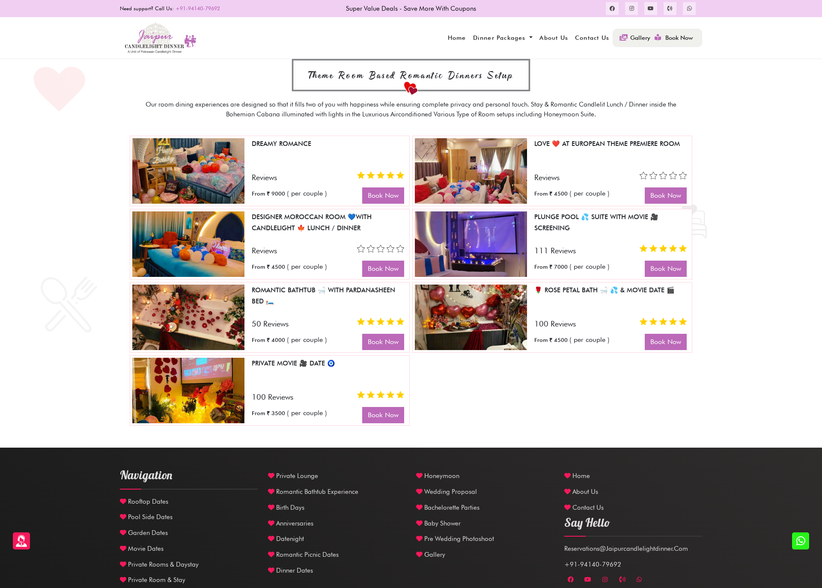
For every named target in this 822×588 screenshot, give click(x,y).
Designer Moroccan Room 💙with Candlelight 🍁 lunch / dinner (312, 222)
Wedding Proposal (450, 492)
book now (383, 195)
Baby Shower (442, 523)
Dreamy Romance (281, 144)
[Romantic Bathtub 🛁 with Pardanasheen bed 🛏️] (188, 316)
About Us (584, 492)
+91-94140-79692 (592, 564)
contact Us (587, 507)
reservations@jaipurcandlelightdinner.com (626, 548)
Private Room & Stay (155, 580)
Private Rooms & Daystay (162, 564)
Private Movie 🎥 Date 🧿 (293, 363)
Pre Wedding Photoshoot (458, 539)
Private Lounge (296, 476)
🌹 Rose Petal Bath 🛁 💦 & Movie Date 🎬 (604, 290)
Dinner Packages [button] (500, 37)
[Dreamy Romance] (188, 170)
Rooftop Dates (147, 501)
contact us (592, 37)
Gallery (434, 554)
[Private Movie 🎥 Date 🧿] (188, 390)
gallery (640, 37)
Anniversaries (293, 523)
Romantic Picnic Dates (306, 554)
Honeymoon (441, 476)
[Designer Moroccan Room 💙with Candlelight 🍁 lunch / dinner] (188, 243)
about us (553, 37)
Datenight (289, 539)
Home (457, 37)
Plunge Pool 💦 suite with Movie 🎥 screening (596, 222)
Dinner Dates (293, 570)
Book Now (679, 37)
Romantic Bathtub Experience (316, 492)
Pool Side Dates (149, 517)
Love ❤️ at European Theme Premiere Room (607, 144)
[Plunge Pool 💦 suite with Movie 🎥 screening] (471, 243)
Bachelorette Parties (451, 507)
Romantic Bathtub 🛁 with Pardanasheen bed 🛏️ (323, 295)
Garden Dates (147, 533)
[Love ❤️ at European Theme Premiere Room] (471, 170)
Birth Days (289, 507)
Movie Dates (145, 548)
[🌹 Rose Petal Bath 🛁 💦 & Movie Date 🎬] (471, 316)
